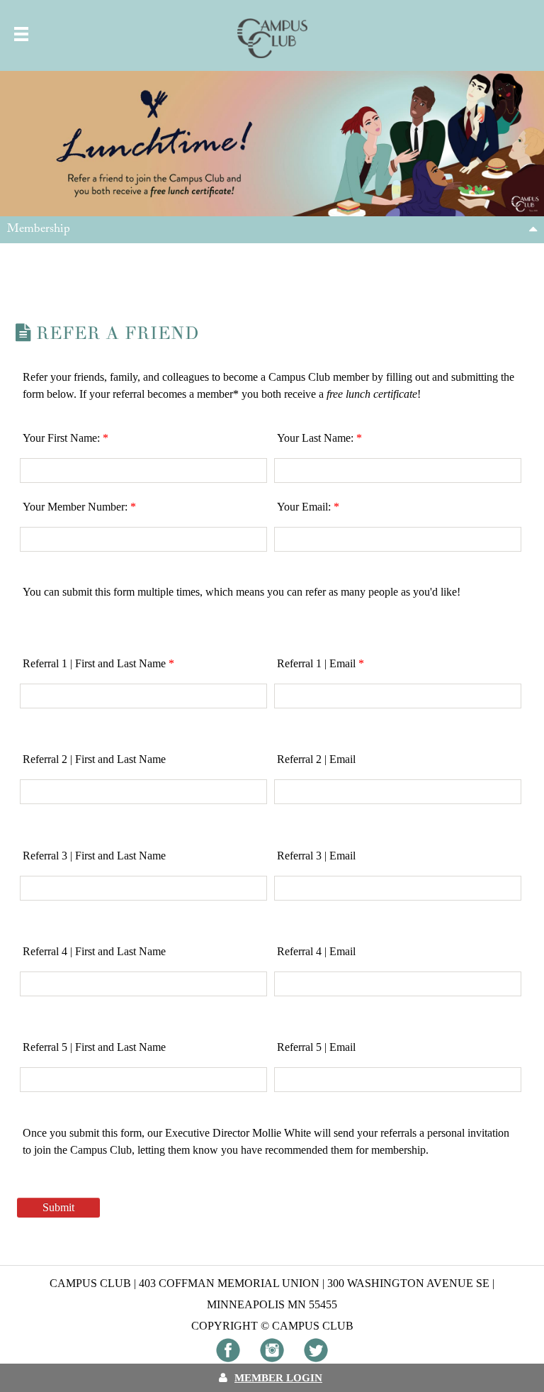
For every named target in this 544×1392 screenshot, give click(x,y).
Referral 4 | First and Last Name (94, 951)
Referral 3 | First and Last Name (94, 856)
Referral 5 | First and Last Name (94, 1047)
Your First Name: (65, 438)
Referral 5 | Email (316, 1047)
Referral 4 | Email (316, 951)
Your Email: (308, 507)
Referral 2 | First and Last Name (94, 759)
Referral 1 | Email (320, 663)
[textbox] (143, 470)
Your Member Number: (79, 507)
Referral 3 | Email (316, 856)
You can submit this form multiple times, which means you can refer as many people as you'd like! (243, 592)
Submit (58, 1207)
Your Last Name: (319, 438)
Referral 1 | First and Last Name (98, 663)
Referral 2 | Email (316, 759)
